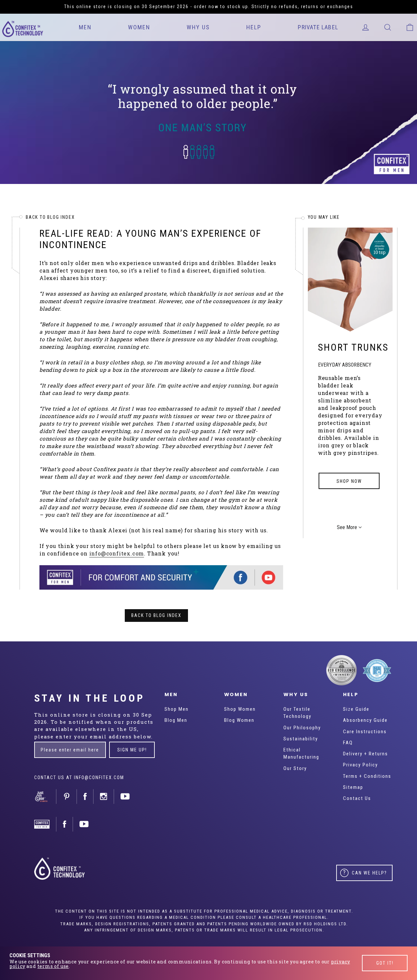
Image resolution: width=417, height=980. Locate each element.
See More (347, 527)
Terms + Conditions (367, 776)
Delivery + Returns (365, 754)
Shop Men (177, 709)
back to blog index (50, 217)
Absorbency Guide (365, 720)
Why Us (198, 27)
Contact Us (357, 798)
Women (139, 27)
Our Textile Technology (297, 712)
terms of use (53, 966)
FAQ (348, 743)
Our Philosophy (302, 728)
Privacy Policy (360, 765)
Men (85, 27)
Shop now (349, 481)
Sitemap (353, 787)
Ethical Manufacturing (301, 753)
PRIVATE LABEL (318, 27)
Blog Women (239, 720)
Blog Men (176, 720)
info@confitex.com (116, 553)
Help (253, 27)
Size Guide (356, 709)
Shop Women (240, 709)
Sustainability (300, 739)
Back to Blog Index (156, 615)
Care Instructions (365, 732)
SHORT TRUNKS (353, 347)
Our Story (295, 768)
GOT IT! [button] (385, 963)
